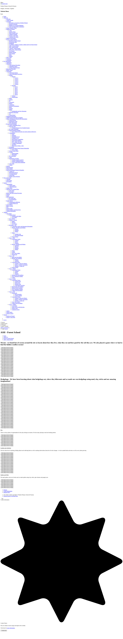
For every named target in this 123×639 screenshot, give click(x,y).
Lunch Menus (9, 204)
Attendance (8, 63)
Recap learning (18, 294)
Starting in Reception (11, 38)
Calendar (8, 179)
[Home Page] (4, 3)
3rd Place (14, 144)
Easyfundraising (12, 199)
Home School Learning (17, 288)
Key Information (7, 61)
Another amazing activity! (18, 159)
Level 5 (16, 83)
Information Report (13, 172)
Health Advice (9, 200)
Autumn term (18, 281)
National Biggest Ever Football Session (21, 127)
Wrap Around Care (13, 33)
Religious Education (13, 112)
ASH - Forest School (14, 46)
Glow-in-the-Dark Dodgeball (18, 162)
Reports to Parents (13, 24)
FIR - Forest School (13, 47)
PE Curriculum (12, 156)
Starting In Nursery (10, 29)
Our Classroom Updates (17, 276)
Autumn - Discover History (21, 263)
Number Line (18, 234)
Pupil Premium (9, 167)
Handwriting (15, 97)
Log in (4, 320)
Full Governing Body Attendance (16, 26)
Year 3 (16, 90)
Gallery (8, 311)
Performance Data (13, 121)
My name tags (12, 198)
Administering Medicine (14, 202)
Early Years (11, 190)
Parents (5, 183)
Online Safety (12, 185)
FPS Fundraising (10, 197)
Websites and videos (16, 216)
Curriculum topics (16, 262)
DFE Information (13, 122)
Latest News (9, 180)
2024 (13, 134)
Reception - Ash (12, 225)
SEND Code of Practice (14, 176)
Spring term (17, 282)
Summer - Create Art (19, 266)
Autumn (17, 240)
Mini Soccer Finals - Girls (18, 145)
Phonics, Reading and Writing (18, 227)
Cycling (11, 152)
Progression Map (13, 42)
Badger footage (12, 52)
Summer (17, 243)
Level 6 (16, 84)
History (10, 103)
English (11, 75)
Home (4, 16)
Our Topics (14, 224)
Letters (13, 252)
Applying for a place (13, 37)
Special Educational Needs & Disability (15, 170)
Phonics (14, 76)
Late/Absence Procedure (14, 65)
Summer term (18, 284)
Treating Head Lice (13, 203)
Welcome (8, 19)
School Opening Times (11, 28)
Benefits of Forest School (14, 40)
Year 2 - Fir (11, 256)
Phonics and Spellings (17, 258)
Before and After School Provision (14, 193)
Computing (11, 104)
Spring (16, 241)
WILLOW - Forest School (15, 49)
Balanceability (15, 153)
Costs (10, 30)
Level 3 (16, 80)
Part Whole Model (19, 235)
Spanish (11, 108)
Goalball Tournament (16, 143)
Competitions (12, 133)
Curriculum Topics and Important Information (22, 226)
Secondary (11, 191)
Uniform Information (11, 211)
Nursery (5, 314)
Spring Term (15, 308)
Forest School (12, 115)
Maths (10, 98)
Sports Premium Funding (14, 130)
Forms (7, 195)
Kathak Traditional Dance (18, 161)
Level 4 (16, 81)
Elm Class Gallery (16, 253)
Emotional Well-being (11, 116)
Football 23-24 (15, 138)
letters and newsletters (17, 257)
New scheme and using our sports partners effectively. (24, 131)
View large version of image (7, 347)
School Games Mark (13, 151)
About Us (5, 17)
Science (11, 99)
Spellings (17, 245)
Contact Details (9, 20)
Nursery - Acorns (13, 220)
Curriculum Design (13, 72)
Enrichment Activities (14, 158)
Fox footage (12, 51)
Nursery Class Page (13, 35)
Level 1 (16, 78)
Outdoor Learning (13, 34)
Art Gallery (14, 217)
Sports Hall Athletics (16, 140)
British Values (9, 70)
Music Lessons (9, 206)
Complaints (8, 60)
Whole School (12, 215)
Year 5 (16, 93)
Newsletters (9, 181)
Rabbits (11, 56)
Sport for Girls (12, 126)
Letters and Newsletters (17, 290)
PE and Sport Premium (11, 124)
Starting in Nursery (10, 316)
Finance (8, 194)
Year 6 (16, 94)
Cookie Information (7, 491)
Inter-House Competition (17, 139)
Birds (10, 54)
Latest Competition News (15, 125)
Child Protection (12, 186)
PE (9, 101)
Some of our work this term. (18, 307)
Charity (10, 165)
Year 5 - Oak (12, 291)
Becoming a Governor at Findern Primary (18, 22)
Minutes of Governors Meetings (16, 25)
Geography (11, 102)
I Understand (3, 630)
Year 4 (16, 92)
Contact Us (11, 171)
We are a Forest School (11, 39)
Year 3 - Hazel (12, 268)
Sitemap (5, 489)
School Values (9, 168)
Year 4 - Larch (12, 279)
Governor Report (13, 174)
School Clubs (9, 208)
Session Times (12, 31)
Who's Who (9, 57)
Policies (8, 166)
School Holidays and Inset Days (13, 209)
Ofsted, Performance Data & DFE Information (16, 119)
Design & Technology (14, 106)
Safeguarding (9, 184)
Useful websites (18, 295)
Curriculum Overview (20, 285)
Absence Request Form (14, 67)
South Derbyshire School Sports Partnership (19, 148)
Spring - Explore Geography (21, 264)
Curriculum (8, 71)
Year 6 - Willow (12, 304)
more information (11, 628)
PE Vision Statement (13, 129)
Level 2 (16, 79)
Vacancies (8, 58)
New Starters (12, 218)
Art (10, 113)
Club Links (11, 163)
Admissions (9, 62)
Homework (14, 254)
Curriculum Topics (16, 239)
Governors (8, 21)
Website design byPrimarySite (10, 496)
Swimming (11, 147)
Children (5, 212)
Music (10, 107)
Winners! (14, 135)
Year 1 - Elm (12, 238)
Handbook (11, 43)
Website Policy (6, 492)
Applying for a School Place (12, 189)
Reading (14, 85)
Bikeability (14, 154)
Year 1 (16, 88)
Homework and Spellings (17, 275)
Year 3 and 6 (15, 149)
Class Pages (9, 213)
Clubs (10, 157)
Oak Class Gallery (16, 302)
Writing (13, 95)
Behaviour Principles (11, 69)
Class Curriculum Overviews (15, 74)
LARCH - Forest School (14, 48)
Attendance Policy (13, 66)
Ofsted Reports (12, 120)
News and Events (7, 177)
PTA (7, 207)
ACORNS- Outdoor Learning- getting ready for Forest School (23, 44)
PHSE (10, 110)
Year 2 (16, 89)
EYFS (16, 86)
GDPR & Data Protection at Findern (14, 117)
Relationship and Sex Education (19, 111)
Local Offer (11, 175)
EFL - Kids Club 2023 (17, 142)
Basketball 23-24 (16, 136)
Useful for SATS (16, 309)
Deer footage (12, 53)
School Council (9, 313)
